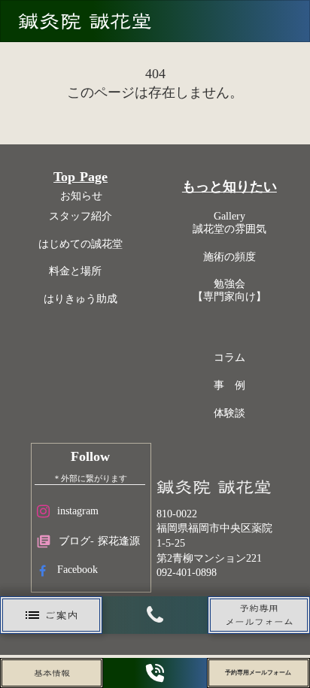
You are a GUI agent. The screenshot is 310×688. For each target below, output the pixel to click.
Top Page (80, 176)
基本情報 (52, 673)
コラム (229, 357)
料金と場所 (80, 271)
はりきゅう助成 (80, 299)
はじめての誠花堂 (80, 244)
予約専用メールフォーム (258, 672)
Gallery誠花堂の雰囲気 (229, 223)
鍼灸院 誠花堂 (85, 21)
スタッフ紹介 (80, 216)
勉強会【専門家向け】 (229, 290)
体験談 (229, 413)
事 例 (229, 385)
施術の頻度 (229, 256)
